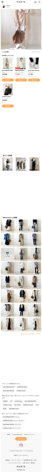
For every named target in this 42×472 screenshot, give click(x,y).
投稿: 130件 (31, 76)
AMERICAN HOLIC (22, 387)
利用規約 (7, 460)
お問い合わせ (26, 463)
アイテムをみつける (28, 450)
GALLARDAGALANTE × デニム (11, 417)
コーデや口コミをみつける (15, 450)
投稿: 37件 (17, 76)
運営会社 (33, 463)
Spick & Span (18, 401)
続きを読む (11, 55)
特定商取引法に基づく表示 (30, 460)
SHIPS (4, 408)
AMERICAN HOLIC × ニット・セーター (13, 420)
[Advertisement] (21, 130)
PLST (37, 405)
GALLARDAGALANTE (8, 387)
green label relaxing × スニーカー (12, 424)
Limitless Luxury (21, 391)
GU (11, 401)
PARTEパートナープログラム (21, 455)
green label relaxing (8, 391)
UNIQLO (5, 401)
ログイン (21, 439)
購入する (7, 80)
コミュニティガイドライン (14, 463)
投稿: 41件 (4, 76)
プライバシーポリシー (16, 460)
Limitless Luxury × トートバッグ (11, 428)
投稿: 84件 (4, 102)
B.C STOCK (17, 405)
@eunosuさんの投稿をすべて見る (30, 334)
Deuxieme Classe (14, 408)
